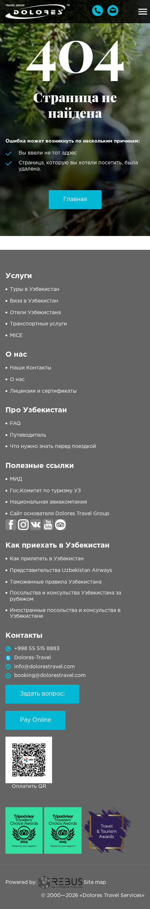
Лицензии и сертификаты (43, 391)
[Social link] (10, 524)
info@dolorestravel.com (44, 667)
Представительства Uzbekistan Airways (61, 570)
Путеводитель (28, 435)
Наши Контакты (30, 368)
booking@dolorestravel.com (50, 675)
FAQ (15, 423)
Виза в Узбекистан (34, 301)
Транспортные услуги (38, 324)
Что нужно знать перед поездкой (53, 446)
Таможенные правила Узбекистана (56, 582)
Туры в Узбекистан (34, 289)
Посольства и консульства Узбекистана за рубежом (65, 596)
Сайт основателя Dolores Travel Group (59, 514)
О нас (17, 379)
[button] (142, 11)
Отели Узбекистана (35, 313)
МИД (16, 479)
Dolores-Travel (32, 658)
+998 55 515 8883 (37, 648)
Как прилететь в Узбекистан (47, 559)
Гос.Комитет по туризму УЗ (45, 491)
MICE (16, 335)
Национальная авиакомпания (48, 502)
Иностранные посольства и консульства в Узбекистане (65, 613)
